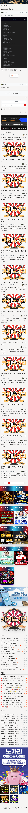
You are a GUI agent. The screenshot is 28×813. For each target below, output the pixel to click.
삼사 (26, 134)
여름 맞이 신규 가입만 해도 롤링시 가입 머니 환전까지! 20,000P (13, 683)
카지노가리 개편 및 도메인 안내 (8, 654)
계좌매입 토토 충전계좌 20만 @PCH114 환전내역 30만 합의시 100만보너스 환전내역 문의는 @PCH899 (10, 720)
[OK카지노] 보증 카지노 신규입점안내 (9, 638)
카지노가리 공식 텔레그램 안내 (8, 656)
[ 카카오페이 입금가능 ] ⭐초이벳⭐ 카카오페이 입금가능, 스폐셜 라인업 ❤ (13, 687)
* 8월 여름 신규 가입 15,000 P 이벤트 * (11, 700)
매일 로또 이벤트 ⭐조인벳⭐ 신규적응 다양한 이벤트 (13, 691)
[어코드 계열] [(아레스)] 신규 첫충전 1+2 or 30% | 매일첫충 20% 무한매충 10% (13, 702)
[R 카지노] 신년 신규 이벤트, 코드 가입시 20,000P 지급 (13, 676)
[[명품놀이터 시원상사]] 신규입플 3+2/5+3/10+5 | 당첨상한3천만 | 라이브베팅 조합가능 (13, 698)
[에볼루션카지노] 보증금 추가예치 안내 (10, 641)
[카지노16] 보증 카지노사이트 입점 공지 (10, 645)
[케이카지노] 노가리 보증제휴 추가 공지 (10, 667)
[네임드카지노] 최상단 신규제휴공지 (9, 660)
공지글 (3, 635)
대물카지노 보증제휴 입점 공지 (8, 658)
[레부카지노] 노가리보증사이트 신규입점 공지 (11, 669)
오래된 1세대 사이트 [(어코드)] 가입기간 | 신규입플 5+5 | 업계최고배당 (13, 680)
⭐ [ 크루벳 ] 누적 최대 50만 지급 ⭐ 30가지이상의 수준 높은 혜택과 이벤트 (13, 685)
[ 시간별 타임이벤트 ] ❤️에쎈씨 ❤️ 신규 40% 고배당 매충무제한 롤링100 (13, 689)
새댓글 (3, 711)
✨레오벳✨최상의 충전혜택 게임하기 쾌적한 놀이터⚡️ (13, 694)
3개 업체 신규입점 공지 (6, 647)
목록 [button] (25, 97)
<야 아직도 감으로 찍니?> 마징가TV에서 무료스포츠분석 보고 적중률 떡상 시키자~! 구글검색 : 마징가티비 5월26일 (10, 714)
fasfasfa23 (5, 12)
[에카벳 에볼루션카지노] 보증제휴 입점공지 (11, 651)
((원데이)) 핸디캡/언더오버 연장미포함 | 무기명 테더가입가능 (13, 678)
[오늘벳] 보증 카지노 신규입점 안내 (9, 643)
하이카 (25, 164)
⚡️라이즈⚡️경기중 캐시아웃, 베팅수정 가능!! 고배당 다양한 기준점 (13, 696)
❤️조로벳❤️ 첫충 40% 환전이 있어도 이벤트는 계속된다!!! (13, 707)
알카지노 (25, 224)
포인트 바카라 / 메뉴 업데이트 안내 (9, 649)
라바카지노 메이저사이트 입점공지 (9, 664)
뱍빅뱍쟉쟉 (24, 316)
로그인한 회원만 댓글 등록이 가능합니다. (14, 93)
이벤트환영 (24, 255)
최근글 (3, 673)
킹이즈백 (4, 84)
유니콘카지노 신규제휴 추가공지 (8, 662)
